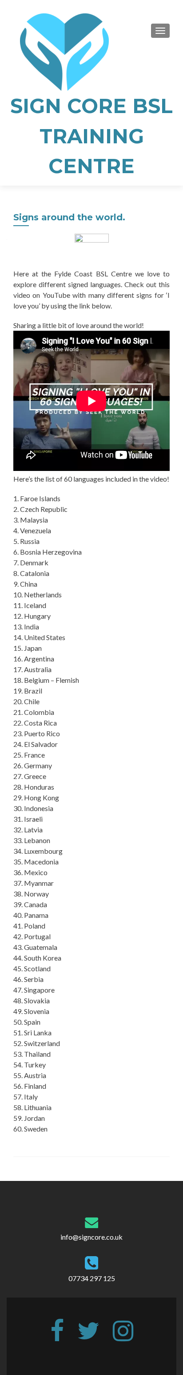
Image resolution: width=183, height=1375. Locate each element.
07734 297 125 (91, 1278)
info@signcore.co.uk (91, 1237)
